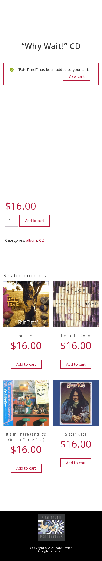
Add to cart (34, 220)
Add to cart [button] (26, 364)
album (31, 240)
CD (42, 240)
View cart (77, 76)
